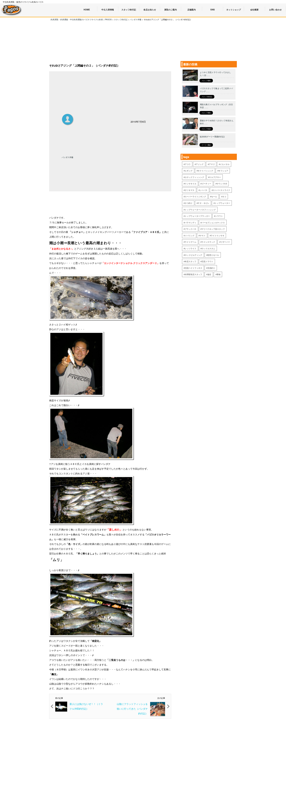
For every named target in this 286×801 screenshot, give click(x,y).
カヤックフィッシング (194, 177)
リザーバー (225, 241)
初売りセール (213, 255)
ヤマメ (202, 235)
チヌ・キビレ (203, 203)
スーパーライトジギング (195, 196)
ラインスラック (208, 241)
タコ (224, 196)
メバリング (189, 235)
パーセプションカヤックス (213, 222)
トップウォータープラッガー (197, 216)
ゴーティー (206, 183)
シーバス (203, 190)
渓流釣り (211, 268)
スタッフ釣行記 (207, 97)
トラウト (219, 216)
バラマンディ (190, 222)
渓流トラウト (207, 261)
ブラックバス (190, 229)
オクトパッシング (205, 170)
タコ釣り (188, 203)
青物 (218, 274)
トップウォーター (222, 203)
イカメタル (225, 164)
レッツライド (190, 248)
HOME (87, 9)
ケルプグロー (215, 177)
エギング (188, 170)
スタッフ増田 (206, 81)
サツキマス (189, 190)
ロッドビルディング (193, 255)
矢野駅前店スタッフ (193, 274)
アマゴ (212, 164)
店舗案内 (191, 9)
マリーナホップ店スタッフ (213, 229)
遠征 (209, 274)
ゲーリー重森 (206, 145)
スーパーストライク (221, 190)
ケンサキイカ (190, 183)
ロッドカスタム (208, 248)
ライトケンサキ (217, 235)
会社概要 (254, 9)
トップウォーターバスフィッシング (200, 209)
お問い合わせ (275, 9)
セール (214, 196)
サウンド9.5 (222, 183)
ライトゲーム (190, 241)
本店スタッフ (190, 261)
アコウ (188, 164)
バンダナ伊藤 (67, 157)
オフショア (223, 170)
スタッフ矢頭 (206, 129)
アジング (199, 164)
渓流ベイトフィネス (193, 268)
